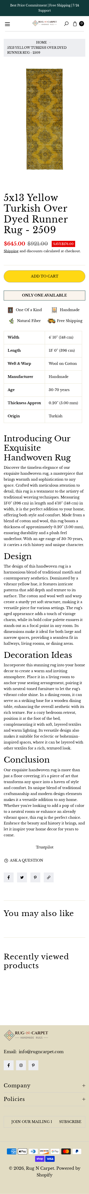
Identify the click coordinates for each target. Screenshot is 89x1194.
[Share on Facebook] (9, 877)
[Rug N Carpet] (44, 23)
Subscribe (70, 1121)
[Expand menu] (7, 24)
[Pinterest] (33, 1065)
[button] (50, 877)
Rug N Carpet (40, 1168)
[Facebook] (9, 1065)
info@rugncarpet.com (41, 1051)
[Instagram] (21, 1065)
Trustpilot (44, 847)
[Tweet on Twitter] (22, 877)
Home (41, 42)
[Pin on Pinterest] (35, 877)
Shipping (11, 251)
